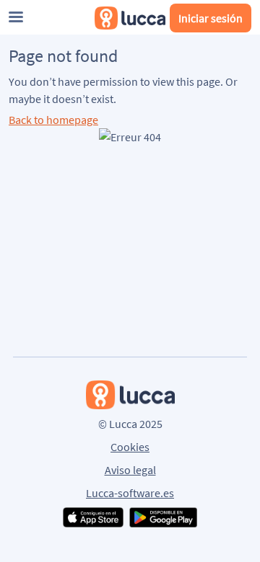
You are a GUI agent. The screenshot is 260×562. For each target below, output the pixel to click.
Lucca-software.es (130, 493)
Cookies (130, 447)
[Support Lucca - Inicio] (130, 18)
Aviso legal (130, 470)
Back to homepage (53, 119)
